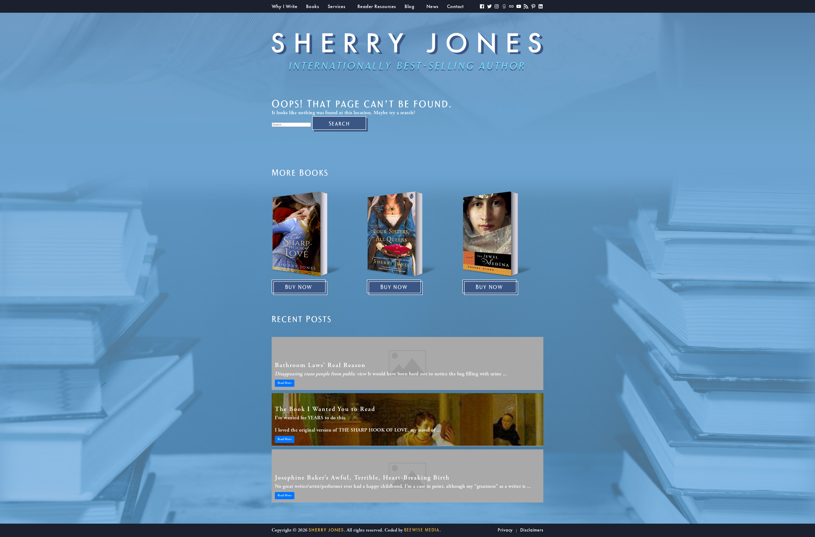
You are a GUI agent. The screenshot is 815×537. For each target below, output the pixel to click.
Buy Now (298, 287)
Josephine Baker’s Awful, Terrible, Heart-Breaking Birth (362, 478)
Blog (409, 6)
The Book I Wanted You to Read (325, 409)
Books (312, 6)
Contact (455, 6)
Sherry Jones (326, 530)
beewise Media (422, 530)
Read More (285, 383)
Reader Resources (376, 6)
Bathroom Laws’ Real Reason (320, 365)
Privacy (505, 530)
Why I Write (284, 6)
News (432, 6)
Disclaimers (531, 530)
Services (337, 6)
